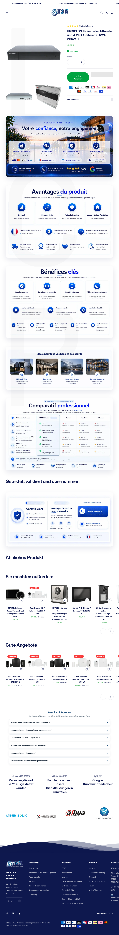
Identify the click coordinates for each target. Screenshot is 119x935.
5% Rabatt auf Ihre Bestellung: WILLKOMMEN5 (78, 3)
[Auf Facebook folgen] (7, 913)
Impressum (66, 877)
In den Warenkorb (78, 77)
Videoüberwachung (97, 872)
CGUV (64, 868)
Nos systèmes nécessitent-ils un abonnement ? (30, 722)
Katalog (92, 868)
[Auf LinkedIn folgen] (19, 913)
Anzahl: (70, 57)
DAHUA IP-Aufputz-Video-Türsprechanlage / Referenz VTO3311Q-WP (103, 613)
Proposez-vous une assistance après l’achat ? (29, 760)
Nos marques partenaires (39, 890)
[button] (102, 74)
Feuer (91, 886)
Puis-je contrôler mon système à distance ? (28, 745)
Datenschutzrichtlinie (70, 894)
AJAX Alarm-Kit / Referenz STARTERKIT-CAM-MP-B (15, 679)
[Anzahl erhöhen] (81, 62)
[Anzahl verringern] (70, 62)
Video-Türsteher (95, 890)
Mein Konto (33, 868)
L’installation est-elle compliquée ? (25, 737)
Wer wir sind (67, 872)
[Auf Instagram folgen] (13, 913)
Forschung (33, 894)
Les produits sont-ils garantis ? (23, 753)
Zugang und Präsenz (97, 881)
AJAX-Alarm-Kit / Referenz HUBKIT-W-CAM (37, 611)
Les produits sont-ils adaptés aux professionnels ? (31, 730)
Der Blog (32, 881)
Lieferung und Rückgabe (72, 881)
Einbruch (92, 877)
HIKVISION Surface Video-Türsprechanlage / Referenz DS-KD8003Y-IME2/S (59, 613)
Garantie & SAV (68, 890)
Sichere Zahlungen (69, 886)
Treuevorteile (34, 877)
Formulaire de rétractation (72, 903)
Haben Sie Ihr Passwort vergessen (42, 872)
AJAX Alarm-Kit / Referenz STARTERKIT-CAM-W (81, 679)
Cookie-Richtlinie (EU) (71, 899)
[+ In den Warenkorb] (21, 600)
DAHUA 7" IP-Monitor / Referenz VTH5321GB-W (82, 611)
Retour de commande (37, 886)
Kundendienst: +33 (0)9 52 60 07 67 (26, 3)
